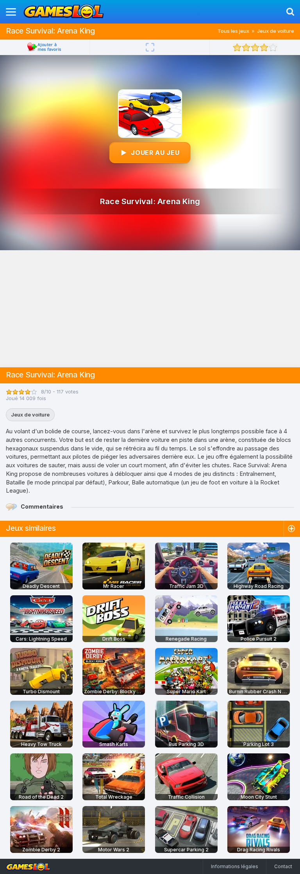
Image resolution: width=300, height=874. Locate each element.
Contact (283, 866)
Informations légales (234, 866)
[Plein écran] (150, 47)
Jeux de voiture (275, 31)
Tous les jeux (233, 31)
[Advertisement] (150, 308)
